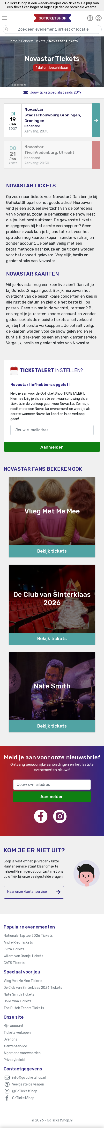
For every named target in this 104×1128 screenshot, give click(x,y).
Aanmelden (52, 447)
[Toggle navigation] (15, 18)
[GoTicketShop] (52, 18)
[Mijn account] (98, 18)
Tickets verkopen (17, 1033)
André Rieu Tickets (18, 942)
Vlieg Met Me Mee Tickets (23, 981)
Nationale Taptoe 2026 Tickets (28, 936)
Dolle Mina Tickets (17, 1001)
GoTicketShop (23, 1098)
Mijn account (13, 1026)
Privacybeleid (14, 1060)
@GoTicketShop (24, 1091)
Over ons (10, 1039)
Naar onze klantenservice (27, 892)
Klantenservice (15, 1046)
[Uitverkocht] (96, 155)
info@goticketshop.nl (29, 1078)
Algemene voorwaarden (22, 1053)
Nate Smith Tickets (19, 994)
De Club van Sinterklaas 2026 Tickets (33, 988)
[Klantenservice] (90, 18)
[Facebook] (41, 816)
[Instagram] (60, 816)
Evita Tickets (14, 949)
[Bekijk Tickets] (96, 120)
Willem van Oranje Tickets (23, 956)
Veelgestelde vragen (28, 1084)
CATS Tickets (14, 963)
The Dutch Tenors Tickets (24, 1008)
